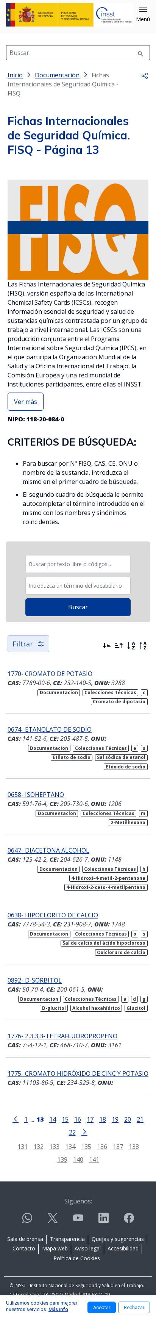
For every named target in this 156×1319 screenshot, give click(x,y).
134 (70, 1146)
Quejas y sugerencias (118, 1238)
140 (78, 1159)
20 (127, 1119)
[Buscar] (140, 52)
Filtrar (22, 643)
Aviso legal (88, 1248)
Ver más (25, 401)
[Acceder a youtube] (78, 1221)
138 (134, 1146)
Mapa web (55, 1248)
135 (86, 1146)
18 (102, 1119)
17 (90, 1119)
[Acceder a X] (53, 1221)
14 (52, 1119)
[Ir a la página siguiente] (84, 1131)
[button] (143, 15)
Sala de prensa (25, 1238)
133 (54, 1146)
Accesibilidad (123, 1248)
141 (94, 1159)
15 (65, 1119)
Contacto (23, 1248)
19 (115, 1119)
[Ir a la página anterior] (15, 1118)
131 (22, 1146)
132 (38, 1146)
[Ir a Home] (70, 15)
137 (118, 1146)
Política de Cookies (76, 1258)
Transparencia (67, 1238)
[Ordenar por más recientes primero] (106, 645)
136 (102, 1146)
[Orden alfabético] (131, 645)
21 (140, 1119)
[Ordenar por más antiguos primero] (119, 645)
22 (72, 1132)
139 (62, 1159)
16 (77, 1119)
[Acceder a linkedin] (103, 1221)
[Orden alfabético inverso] (143, 645)
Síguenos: (78, 1201)
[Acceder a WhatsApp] (27, 1221)
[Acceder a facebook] (129, 1221)
